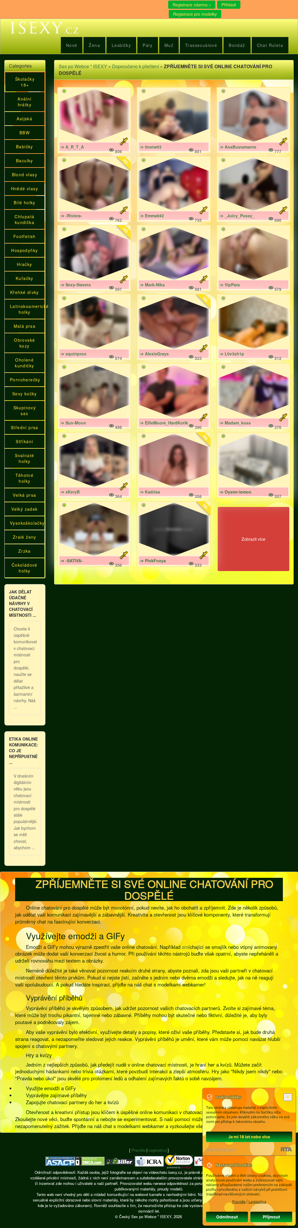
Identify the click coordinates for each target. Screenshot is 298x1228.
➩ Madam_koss (235, 423)
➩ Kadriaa (150, 492)
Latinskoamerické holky (27, 309)
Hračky (24, 264)
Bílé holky (25, 202)
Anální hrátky (24, 102)
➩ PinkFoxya (153, 560)
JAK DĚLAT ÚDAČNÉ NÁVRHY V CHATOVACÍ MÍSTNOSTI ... (22, 603)
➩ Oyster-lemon (235, 492)
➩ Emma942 (152, 216)
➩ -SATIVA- (72, 560)
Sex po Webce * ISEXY (83, 66)
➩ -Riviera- (71, 216)
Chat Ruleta (270, 45)
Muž (168, 45)
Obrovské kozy (24, 343)
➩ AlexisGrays (154, 354)
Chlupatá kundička (24, 219)
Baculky (24, 160)
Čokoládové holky (25, 568)
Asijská (24, 118)
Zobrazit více (253, 539)
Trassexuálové (201, 45)
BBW (24, 132)
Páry (148, 45)
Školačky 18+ (25, 82)
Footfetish (24, 236)
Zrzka (24, 551)
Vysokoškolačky (27, 523)
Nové (71, 45)
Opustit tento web (220, 1149)
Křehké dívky (24, 292)
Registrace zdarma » (192, 5)
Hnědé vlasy (24, 188)
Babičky (24, 146)
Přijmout (271, 1216)
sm (185, 946)
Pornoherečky (25, 380)
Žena (94, 45)
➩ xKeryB (70, 492)
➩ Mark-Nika (152, 285)
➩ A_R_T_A (72, 147)
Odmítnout (227, 1216)
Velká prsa (24, 495)
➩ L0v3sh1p (232, 354)
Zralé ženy (24, 537)
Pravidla (138, 1150)
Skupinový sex (24, 410)
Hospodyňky (24, 250)
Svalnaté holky (24, 458)
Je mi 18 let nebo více (249, 1136)
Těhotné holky (24, 478)
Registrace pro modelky (195, 14)
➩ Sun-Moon (73, 423)
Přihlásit (228, 5)
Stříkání (24, 441)
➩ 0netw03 (151, 147)
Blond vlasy (24, 174)
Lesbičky (121, 45)
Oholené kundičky (24, 363)
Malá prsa (25, 326)
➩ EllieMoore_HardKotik (164, 423)
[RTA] (286, 1149)
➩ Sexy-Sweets (76, 285)
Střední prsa (24, 427)
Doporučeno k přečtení (135, 66)
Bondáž (237, 45)
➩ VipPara (230, 285)
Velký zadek (24, 509)
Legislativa (157, 1150)
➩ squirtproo (73, 354)
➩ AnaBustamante (238, 147)
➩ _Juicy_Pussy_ (237, 216)
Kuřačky (24, 278)
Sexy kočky (24, 394)
